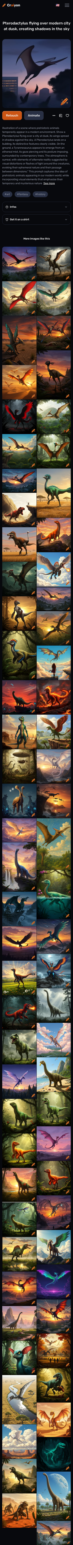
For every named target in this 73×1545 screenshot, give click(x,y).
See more (49, 183)
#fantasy (22, 194)
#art (7, 194)
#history (40, 194)
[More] (54, 115)
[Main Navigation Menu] (67, 5)
